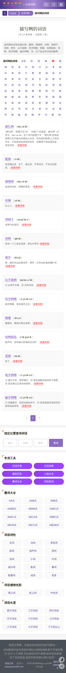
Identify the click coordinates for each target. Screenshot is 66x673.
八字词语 (12, 626)
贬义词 (33, 592)
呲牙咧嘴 (11, 375)
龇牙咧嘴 (11, 397)
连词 (11, 559)
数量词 (11, 575)
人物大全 (49, 473)
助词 (54, 550)
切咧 (8, 238)
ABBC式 (54, 517)
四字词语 (54, 610)
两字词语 (12, 610)
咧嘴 (8, 318)
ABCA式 (33, 517)
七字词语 (54, 618)
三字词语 (33, 610)
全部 (23, 61)
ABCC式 (32, 525)
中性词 (54, 592)
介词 (33, 559)
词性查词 (49, 481)
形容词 (54, 542)
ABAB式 (33, 508)
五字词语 (12, 618)
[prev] (26, 418)
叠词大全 (17, 481)
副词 (11, 550)
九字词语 (33, 626)
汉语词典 (30, 4)
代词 (54, 559)
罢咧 (8, 356)
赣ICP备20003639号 (57, 665)
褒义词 (11, 592)
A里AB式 (54, 525)
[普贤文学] (12, 4)
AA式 (12, 500)
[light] (62, 660)
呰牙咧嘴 (11, 299)
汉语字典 (17, 465)
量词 (54, 567)
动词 (33, 542)
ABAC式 (11, 517)
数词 (33, 567)
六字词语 (33, 618)
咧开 (8, 257)
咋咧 (8, 200)
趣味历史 (17, 473)
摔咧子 (9, 219)
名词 (11, 542)
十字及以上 (54, 626)
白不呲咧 (11, 280)
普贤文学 (9, 663)
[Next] (39, 418)
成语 (33, 575)
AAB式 (33, 500)
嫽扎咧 (9, 126)
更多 (54, 575)
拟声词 (33, 550)
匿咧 (8, 159)
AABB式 (11, 508)
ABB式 (54, 500)
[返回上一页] (4, 13)
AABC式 (54, 508)
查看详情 (22, 145)
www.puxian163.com (14, 666)
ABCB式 (11, 525)
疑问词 (11, 567)
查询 (55, 443)
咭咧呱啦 (11, 337)
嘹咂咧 (9, 181)
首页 (14, 13)
